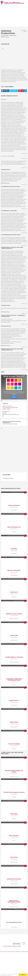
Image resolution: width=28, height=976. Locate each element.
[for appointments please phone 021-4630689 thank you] (14, 730)
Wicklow (12, 837)
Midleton (3, 37)
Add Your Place (16, 943)
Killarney (12, 859)
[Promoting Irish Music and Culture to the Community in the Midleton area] (14, 644)
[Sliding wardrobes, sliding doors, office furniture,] (14, 709)
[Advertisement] (7, 450)
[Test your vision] (14, 387)
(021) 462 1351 (6, 411)
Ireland (7, 37)
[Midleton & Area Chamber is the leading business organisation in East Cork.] (14, 600)
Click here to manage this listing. (10, 423)
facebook (5, 412)
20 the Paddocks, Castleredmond (10, 407)
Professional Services (8, 478)
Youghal (12, 903)
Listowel (12, 815)
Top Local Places (8, 946)
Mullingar (12, 880)
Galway (12, 773)
